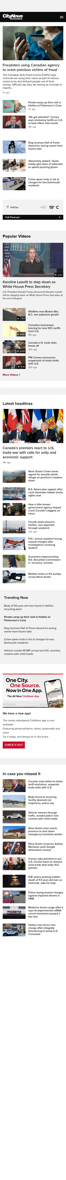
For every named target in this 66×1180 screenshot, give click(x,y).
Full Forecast (12, 217)
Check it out (14, 745)
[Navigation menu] (62, 17)
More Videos (10, 375)
